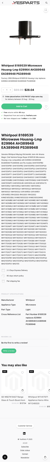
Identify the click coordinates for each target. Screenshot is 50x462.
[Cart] (45, 457)
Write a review (8, 351)
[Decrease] (3, 90)
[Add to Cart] (22, 390)
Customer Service (25, 426)
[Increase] (10, 90)
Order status (25, 450)
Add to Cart (21, 106)
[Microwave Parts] (2, 2)
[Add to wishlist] (46, 106)
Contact (25, 454)
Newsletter (25, 457)
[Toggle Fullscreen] (45, 9)
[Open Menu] (4, 457)
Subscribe (25, 447)
